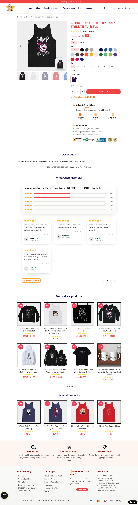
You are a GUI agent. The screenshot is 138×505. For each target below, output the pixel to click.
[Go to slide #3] (45, 76)
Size (72, 63)
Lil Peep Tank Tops (51, 17)
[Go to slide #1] (22, 76)
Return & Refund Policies (52, 482)
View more (69, 386)
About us (21, 476)
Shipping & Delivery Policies (53, 476)
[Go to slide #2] (33, 76)
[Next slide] (64, 46)
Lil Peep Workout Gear (32, 17)
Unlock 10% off (4, 495)
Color (72, 46)
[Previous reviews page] (104, 281)
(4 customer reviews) (87, 31)
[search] (104, 8)
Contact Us (48, 485)
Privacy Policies (23, 482)
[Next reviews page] (114, 281)
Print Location (75, 74)
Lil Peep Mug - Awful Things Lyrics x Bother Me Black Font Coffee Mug (109, 371)
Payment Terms (49, 479)
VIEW (29, 323)
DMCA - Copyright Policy (26, 485)
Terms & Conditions (24, 479)
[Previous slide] (20, 46)
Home (19, 17)
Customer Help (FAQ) (51, 488)
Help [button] (134, 502)
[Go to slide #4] (56, 76)
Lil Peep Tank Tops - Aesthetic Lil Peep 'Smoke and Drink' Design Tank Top (55, 330)
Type (72, 39)
